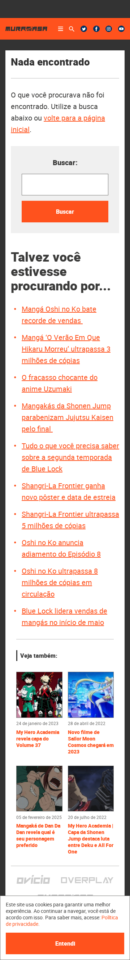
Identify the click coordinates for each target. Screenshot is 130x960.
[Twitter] (84, 29)
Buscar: (65, 162)
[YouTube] (121, 29)
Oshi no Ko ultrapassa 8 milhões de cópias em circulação (60, 582)
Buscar (65, 212)
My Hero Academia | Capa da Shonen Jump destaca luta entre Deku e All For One (90, 839)
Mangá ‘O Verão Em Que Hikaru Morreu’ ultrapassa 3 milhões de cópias (66, 348)
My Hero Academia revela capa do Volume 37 (37, 738)
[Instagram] (108, 29)
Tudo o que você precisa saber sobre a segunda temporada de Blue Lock (70, 457)
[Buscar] (71, 29)
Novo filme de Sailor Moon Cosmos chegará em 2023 (91, 742)
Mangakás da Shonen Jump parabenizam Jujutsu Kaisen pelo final (67, 417)
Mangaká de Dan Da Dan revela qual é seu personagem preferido (38, 835)
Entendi (65, 943)
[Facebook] (96, 29)
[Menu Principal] (60, 29)
